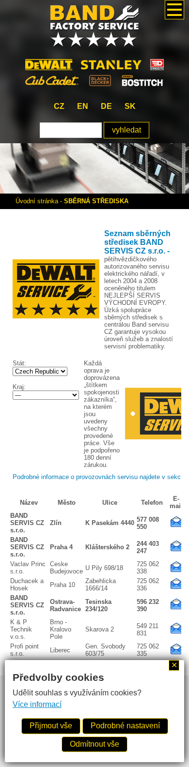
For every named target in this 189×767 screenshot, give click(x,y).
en (82, 106)
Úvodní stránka (37, 201)
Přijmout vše (51, 726)
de (106, 106)
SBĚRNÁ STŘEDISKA (96, 201)
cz (59, 106)
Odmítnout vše (94, 744)
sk (130, 106)
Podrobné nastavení (125, 726)
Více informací (37, 704)
